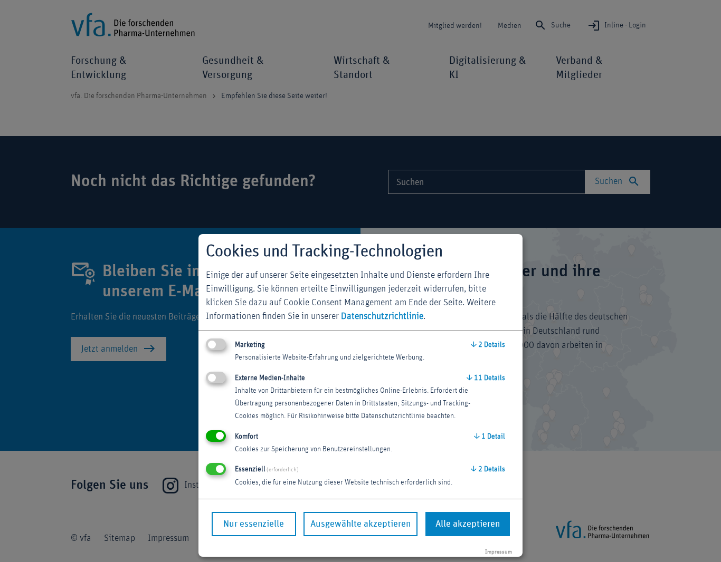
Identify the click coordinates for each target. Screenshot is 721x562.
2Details (488, 344)
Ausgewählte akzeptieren (360, 524)
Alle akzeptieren (467, 524)
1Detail (489, 436)
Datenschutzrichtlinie (382, 316)
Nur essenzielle (253, 524)
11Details (486, 378)
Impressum (498, 552)
